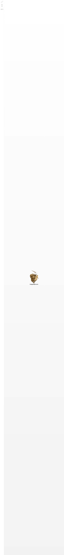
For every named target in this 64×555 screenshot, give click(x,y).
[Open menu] (2, 6)
